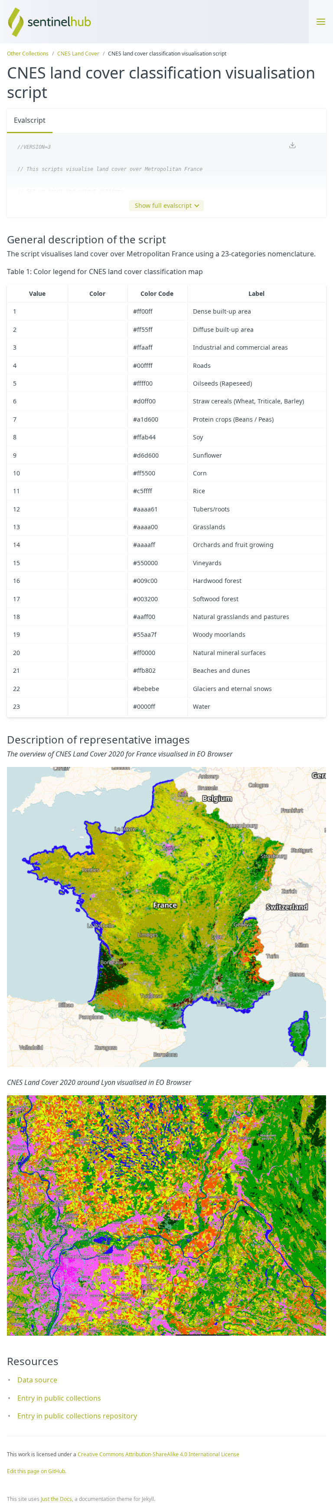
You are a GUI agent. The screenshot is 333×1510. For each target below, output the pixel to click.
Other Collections (28, 53)
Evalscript (30, 120)
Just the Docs (56, 1499)
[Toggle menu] (321, 21)
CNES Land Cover (78, 53)
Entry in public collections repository (77, 1416)
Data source (37, 1380)
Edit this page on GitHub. (36, 1471)
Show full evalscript (163, 205)
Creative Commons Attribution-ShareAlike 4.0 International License (158, 1454)
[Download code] (292, 146)
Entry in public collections (59, 1398)
